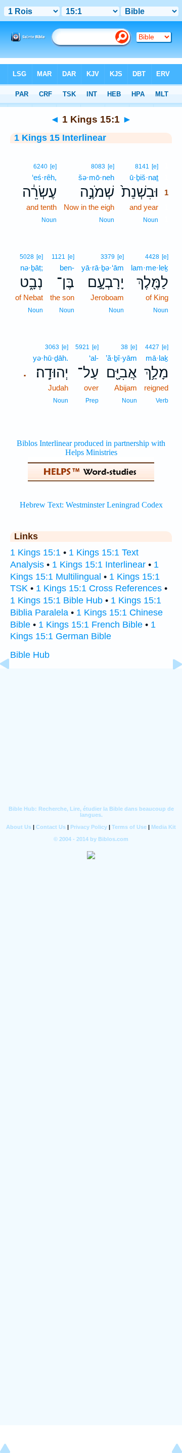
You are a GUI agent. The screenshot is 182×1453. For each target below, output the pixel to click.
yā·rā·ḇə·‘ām (102, 267)
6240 (40, 166)
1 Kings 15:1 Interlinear (99, 565)
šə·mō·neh (96, 177)
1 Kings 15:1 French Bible (90, 625)
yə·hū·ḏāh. (50, 358)
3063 (52, 347)
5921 (82, 347)
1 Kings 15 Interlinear (60, 138)
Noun (150, 219)
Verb (162, 400)
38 (124, 347)
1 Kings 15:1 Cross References (99, 588)
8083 (98, 166)
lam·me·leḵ (149, 267)
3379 (108, 256)
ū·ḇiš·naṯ (143, 177)
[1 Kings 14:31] (12, 687)
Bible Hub (30, 655)
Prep (92, 400)
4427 (152, 347)
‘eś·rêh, (44, 177)
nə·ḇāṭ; (31, 267)
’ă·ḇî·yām (121, 358)
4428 (152, 256)
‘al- (94, 358)
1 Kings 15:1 (35, 552)
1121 (58, 256)
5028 (27, 256)
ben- (67, 267)
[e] (155, 166)
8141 (142, 166)
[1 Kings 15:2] (169, 687)
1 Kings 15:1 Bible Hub (56, 600)
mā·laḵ (157, 358)
